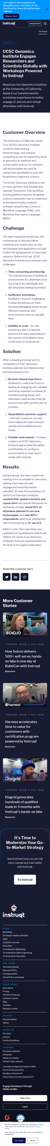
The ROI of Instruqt (11, 995)
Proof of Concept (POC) (13, 1070)
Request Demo (35, 24)
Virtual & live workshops (13, 977)
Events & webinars (11, 1040)
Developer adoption (11, 1051)
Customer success (11, 942)
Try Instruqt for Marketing (14, 949)
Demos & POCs (10, 970)
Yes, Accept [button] (19, 1140)
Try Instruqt (25, 879)
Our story (7, 1033)
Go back (43, 31)
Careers (6, 1037)
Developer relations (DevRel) (15, 935)
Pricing (6, 991)
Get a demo (8, 988)
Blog (5, 1002)
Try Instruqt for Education (14, 956)
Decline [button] (33, 1140)
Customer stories (10, 998)
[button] (45, 23)
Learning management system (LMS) (19, 1066)
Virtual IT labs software (13, 1061)
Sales (5, 939)
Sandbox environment (12, 1073)
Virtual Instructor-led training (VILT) (18, 1077)
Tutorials (6, 1005)
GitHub (6, 1023)
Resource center (10, 1008)
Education (7, 946)
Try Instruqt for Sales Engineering (17, 953)
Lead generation (10, 974)
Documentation (10, 1019)
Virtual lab (7, 1054)
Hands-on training (10, 1058)
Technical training (10, 967)
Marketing (7, 932)
